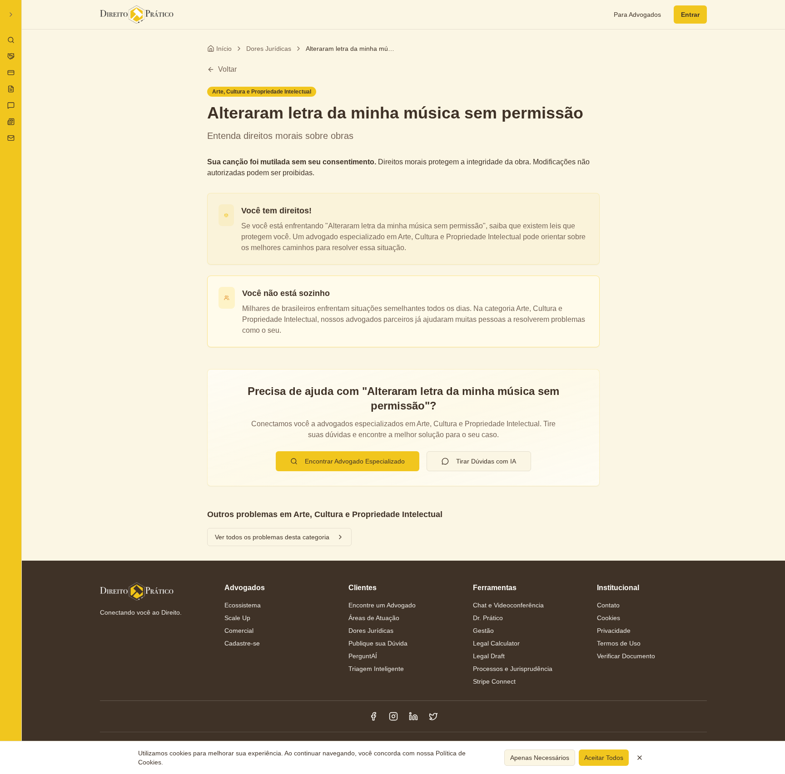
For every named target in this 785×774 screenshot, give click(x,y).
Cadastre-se (242, 643)
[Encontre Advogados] (11, 40)
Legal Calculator (496, 643)
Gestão (483, 630)
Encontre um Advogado (382, 605)
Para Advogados (637, 14)
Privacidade (614, 630)
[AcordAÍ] (11, 56)
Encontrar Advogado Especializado (355, 461)
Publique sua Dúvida (377, 643)
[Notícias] (11, 121)
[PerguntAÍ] (11, 105)
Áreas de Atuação (373, 617)
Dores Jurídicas (268, 48)
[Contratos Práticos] (11, 89)
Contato (608, 605)
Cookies (608, 617)
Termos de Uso (619, 643)
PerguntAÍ (362, 656)
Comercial (238, 630)
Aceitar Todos (603, 757)
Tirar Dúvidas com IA (486, 461)
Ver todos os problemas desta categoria (272, 537)
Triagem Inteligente (376, 668)
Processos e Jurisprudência (512, 668)
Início (224, 48)
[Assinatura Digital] (11, 72)
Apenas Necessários (539, 757)
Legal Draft (489, 656)
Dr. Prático (488, 617)
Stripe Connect (494, 681)
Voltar (227, 69)
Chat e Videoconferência (508, 605)
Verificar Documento (626, 656)
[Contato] (11, 138)
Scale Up (237, 617)
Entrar (690, 14)
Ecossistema (242, 605)
